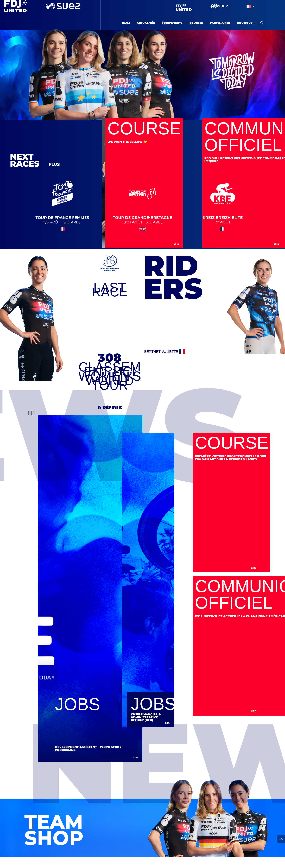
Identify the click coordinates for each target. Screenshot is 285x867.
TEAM (126, 23)
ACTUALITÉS (146, 23)
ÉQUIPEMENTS (172, 23)
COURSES (196, 23)
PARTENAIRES (220, 23)
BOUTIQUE (244, 23)
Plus (54, 164)
